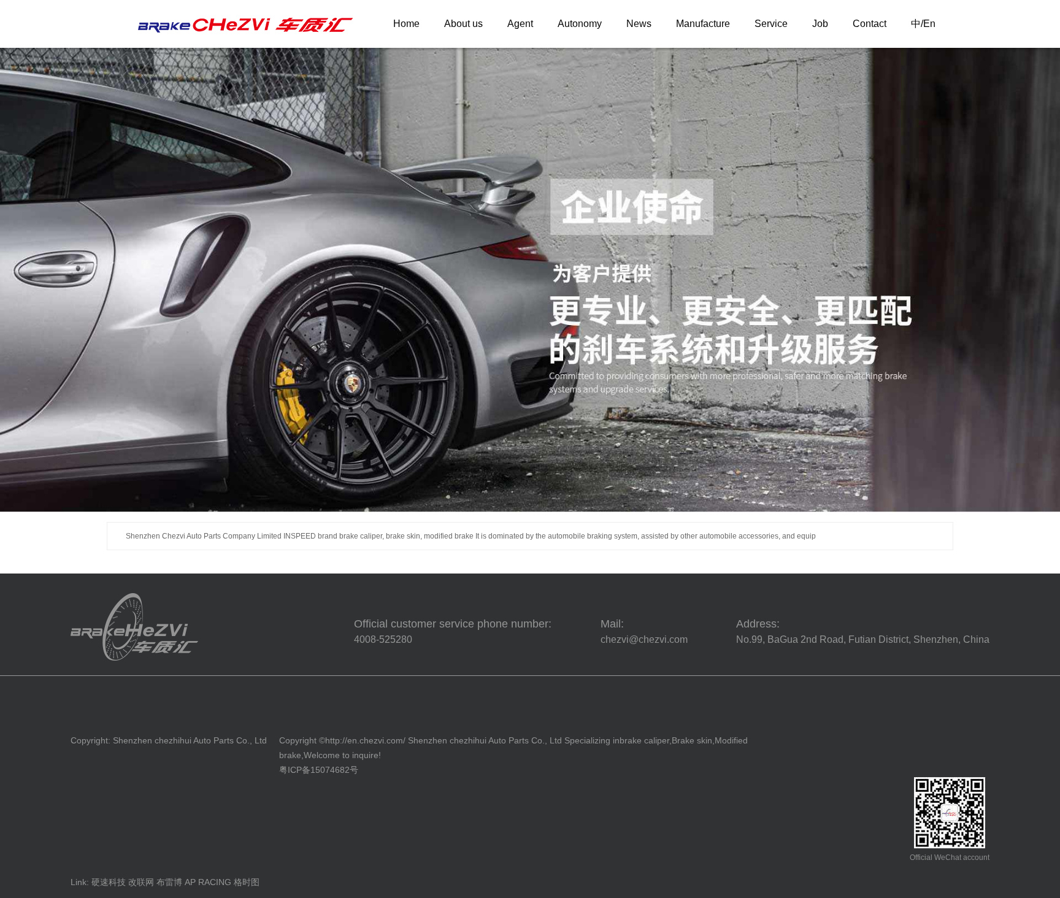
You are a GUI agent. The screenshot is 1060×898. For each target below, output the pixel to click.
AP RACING (208, 882)
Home (406, 23)
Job (820, 23)
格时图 (246, 882)
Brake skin (692, 740)
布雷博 (169, 882)
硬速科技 (108, 882)
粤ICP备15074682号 (318, 770)
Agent (520, 23)
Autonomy (580, 23)
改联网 (141, 882)
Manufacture (703, 23)
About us (463, 23)
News (638, 23)
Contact (869, 23)
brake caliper (644, 740)
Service (771, 23)
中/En (923, 23)
